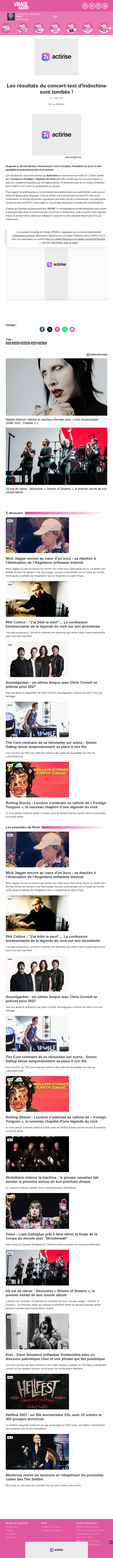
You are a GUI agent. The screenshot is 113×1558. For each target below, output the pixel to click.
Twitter (10, 1530)
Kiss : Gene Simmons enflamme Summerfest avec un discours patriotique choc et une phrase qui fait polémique (55, 1357)
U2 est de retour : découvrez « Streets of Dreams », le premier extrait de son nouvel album (50, 1293)
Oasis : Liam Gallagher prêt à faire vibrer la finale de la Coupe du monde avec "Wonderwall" (51, 1236)
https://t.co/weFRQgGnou (59, 239)
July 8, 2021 (70, 242)
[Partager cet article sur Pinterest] (56, 330)
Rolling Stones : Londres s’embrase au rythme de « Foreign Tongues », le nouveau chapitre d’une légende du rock (56, 805)
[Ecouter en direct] (92, 6)
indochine (25, 343)
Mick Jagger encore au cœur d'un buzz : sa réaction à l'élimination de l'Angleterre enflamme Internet (51, 560)
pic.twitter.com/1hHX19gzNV (89, 239)
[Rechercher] (98, 6)
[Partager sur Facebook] (41, 330)
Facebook (11, 1526)
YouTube (10, 1537)
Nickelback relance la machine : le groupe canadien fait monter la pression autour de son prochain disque (52, 1179)
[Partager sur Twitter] (49, 330)
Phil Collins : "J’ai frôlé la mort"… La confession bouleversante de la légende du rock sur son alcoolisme (53, 624)
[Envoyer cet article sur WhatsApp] (64, 330)
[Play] (3, 26)
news (34, 343)
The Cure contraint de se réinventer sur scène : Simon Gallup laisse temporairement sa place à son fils (51, 745)
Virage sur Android (51, 1530)
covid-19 (42, 343)
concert (15, 343)
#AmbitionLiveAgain (23, 235)
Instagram (11, 1533)
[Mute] (55, 16)
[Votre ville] (85, 6)
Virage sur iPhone (51, 1526)
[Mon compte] (105, 6)
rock (8, 343)
